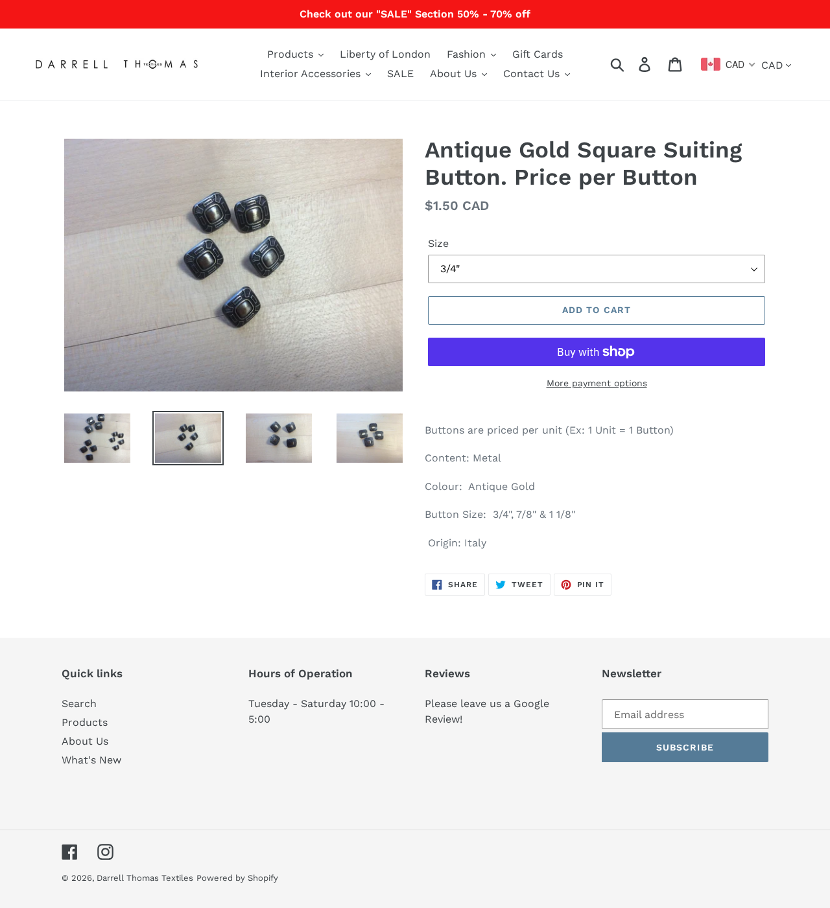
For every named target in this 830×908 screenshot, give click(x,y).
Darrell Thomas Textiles (145, 878)
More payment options (597, 383)
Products (85, 722)
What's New (91, 760)
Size (438, 243)
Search (79, 703)
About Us (85, 741)
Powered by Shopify (237, 878)
